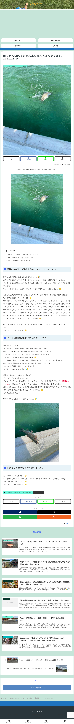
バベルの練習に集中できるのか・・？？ (21, 258)
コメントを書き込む (37, 687)
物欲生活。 (61, 714)
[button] (63, 158)
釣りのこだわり (13, 714)
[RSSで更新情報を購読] (54, 517)
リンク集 (37, 717)
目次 (10, 250)
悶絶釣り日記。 (39, 492)
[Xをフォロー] (54, 512)
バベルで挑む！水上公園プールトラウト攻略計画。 (18, 492)
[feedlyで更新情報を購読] (20, 517)
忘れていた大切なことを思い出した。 (20, 260)
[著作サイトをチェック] (20, 512)
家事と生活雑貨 (37, 714)
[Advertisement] (37, 23)
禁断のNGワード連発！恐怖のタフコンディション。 (25, 255)
